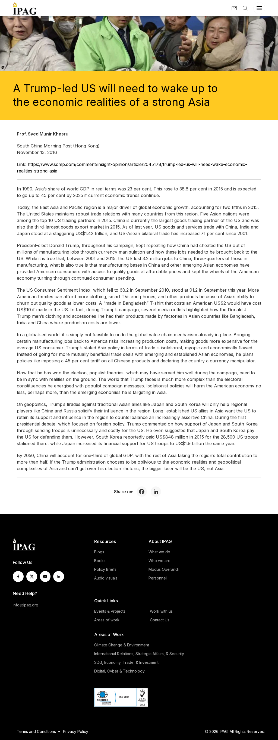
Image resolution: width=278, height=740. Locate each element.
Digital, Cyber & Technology (119, 671)
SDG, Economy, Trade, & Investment (126, 662)
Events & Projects (109, 611)
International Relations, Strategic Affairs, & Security (139, 653)
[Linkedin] (157, 491)
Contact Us (159, 620)
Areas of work (106, 620)
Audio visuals (106, 578)
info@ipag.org (25, 605)
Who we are (159, 560)
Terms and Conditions (36, 731)
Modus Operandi (164, 569)
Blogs (99, 552)
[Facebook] (143, 491)
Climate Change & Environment (121, 645)
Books (100, 560)
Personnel (158, 578)
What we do (159, 552)
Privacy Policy (75, 731)
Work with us (161, 611)
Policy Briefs (105, 569)
